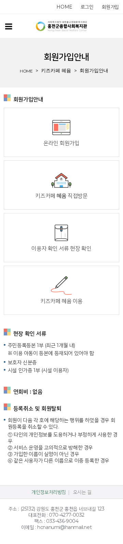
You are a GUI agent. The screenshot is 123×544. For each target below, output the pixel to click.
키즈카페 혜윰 (56, 70)
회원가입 (110, 7)
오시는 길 (82, 492)
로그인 (87, 7)
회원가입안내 (94, 70)
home (64, 7)
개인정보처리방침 (48, 492)
